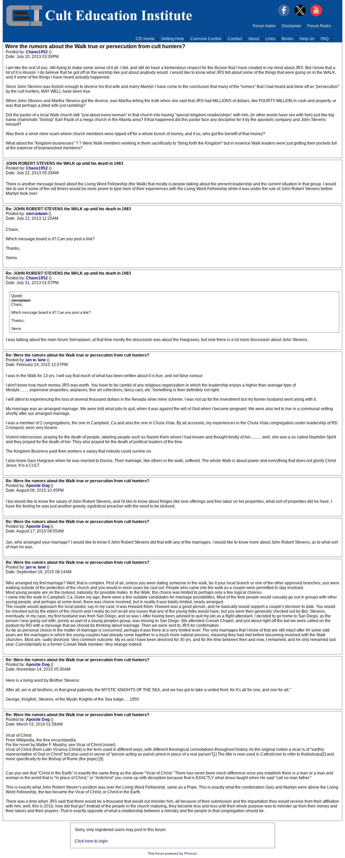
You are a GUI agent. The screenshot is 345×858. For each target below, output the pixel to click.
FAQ (324, 38)
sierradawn (37, 213)
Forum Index (264, 26)
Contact (235, 38)
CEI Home (145, 38)
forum (159, 853)
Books (287, 38)
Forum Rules (319, 26)
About (253, 38)
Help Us (307, 38)
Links (270, 38)
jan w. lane (36, 360)
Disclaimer (291, 26)
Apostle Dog (38, 485)
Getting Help (172, 38)
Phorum (190, 853)
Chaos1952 (37, 52)
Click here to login (91, 841)
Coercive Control (205, 38)
